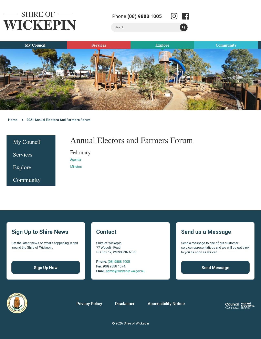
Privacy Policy (89, 303)
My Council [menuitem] (27, 141)
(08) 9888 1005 (119, 262)
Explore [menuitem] (22, 167)
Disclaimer (125, 303)
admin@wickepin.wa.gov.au (125, 271)
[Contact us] (174, 16)
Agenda (75, 160)
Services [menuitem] (22, 154)
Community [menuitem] (27, 179)
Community (226, 45)
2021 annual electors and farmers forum (59, 120)
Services (99, 45)
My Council (35, 45)
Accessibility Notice (166, 303)
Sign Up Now (46, 267)
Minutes (76, 167)
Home (12, 120)
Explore (162, 45)
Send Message (215, 267)
